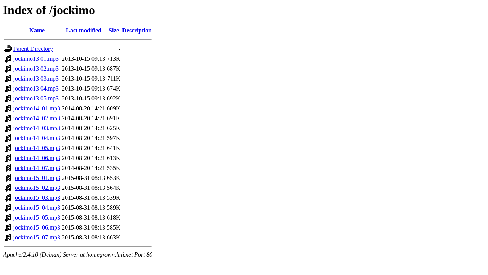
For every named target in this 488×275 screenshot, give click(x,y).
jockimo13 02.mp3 (36, 68)
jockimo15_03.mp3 (36, 197)
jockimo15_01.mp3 (36, 178)
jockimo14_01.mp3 (36, 108)
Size (114, 30)
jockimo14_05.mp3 (36, 148)
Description (137, 30)
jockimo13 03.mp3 (36, 78)
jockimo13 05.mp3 (36, 98)
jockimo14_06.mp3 (36, 158)
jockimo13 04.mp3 (36, 88)
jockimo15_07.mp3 (36, 237)
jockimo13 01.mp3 (36, 58)
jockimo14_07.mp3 (36, 168)
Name (37, 30)
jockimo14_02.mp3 (36, 118)
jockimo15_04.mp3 (36, 207)
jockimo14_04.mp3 (36, 138)
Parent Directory (33, 48)
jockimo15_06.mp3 (36, 227)
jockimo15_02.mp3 (36, 187)
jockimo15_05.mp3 (36, 217)
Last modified (83, 30)
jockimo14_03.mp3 (36, 128)
